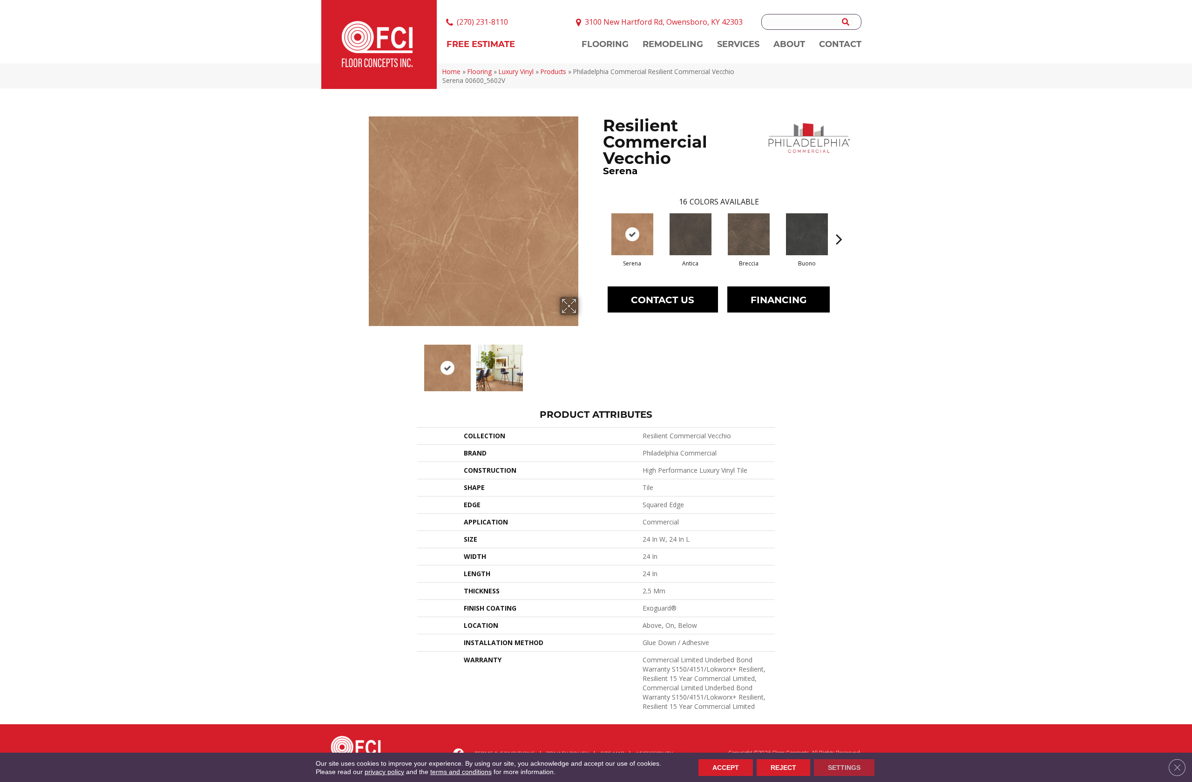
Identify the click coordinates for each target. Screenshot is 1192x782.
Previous (362, 363)
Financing (778, 299)
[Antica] (690, 234)
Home (451, 71)
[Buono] (807, 234)
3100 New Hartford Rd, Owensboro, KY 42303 (664, 22)
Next (584, 363)
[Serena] (632, 234)
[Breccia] (748, 234)
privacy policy (384, 771)
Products (553, 71)
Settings (844, 767)
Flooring (479, 71)
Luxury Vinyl (516, 71)
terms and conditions (461, 771)
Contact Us (662, 299)
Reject (783, 767)
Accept (725, 767)
